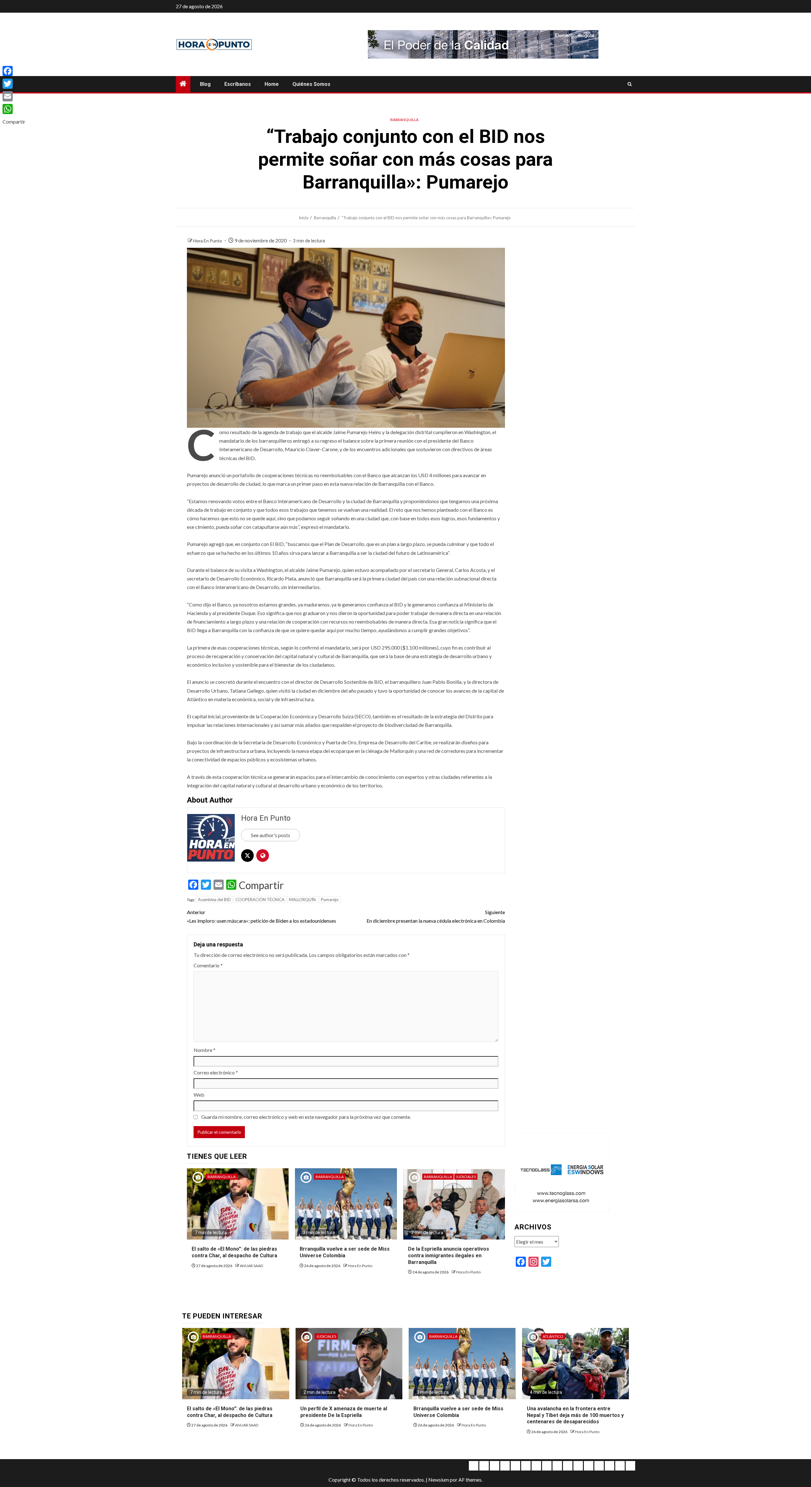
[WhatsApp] (14, 109)
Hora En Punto (208, 240)
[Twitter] (14, 83)
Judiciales (466, 1176)
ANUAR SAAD (251, 1265)
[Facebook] (14, 71)
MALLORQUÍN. (302, 899)
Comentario (208, 965)
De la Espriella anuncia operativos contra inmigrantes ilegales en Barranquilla (448, 1255)
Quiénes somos (311, 84)
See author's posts (270, 835)
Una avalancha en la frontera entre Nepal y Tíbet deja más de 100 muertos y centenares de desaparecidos (575, 1415)
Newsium (438, 1480)
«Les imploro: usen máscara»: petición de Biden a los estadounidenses (261, 916)
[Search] (630, 84)
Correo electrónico (216, 1072)
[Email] (14, 96)
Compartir (261, 885)
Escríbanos (237, 84)
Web (199, 1095)
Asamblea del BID (214, 899)
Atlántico (553, 1336)
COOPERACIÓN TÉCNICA (259, 899)
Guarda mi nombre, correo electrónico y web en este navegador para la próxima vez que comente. (306, 1117)
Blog (205, 84)
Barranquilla (404, 119)
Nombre (204, 1050)
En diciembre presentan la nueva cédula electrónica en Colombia (436, 916)
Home (272, 84)
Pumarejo (330, 899)
